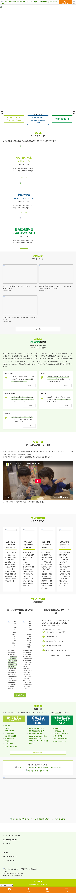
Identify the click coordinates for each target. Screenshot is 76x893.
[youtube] (39, 882)
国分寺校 (56, 728)
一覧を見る (38, 329)
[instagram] (37, 882)
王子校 (7, 741)
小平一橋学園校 (58, 736)
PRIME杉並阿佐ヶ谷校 (36, 731)
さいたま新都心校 (11, 746)
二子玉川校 (9, 743)
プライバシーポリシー (9, 860)
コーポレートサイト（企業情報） (12, 836)
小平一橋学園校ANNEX (60, 738)
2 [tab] (36, 114)
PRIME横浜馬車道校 (36, 733)
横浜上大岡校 (9, 731)
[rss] (41, 882)
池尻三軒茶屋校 (10, 736)
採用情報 (5, 852)
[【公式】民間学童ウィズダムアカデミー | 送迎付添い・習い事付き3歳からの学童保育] (29, 2)
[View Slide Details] (38, 59)
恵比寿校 (8, 728)
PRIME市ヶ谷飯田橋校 (36, 728)
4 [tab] (41, 114)
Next (74, 112)
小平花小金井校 (58, 731)
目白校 (7, 725)
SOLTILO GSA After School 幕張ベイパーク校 (38, 737)
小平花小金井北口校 (60, 741)
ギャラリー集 (6, 844)
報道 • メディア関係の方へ (10, 856)
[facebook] (34, 882)
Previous (2, 112)
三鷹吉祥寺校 (9, 733)
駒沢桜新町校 (9, 738)
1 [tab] (34, 114)
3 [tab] (39, 114)
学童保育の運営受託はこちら (11, 840)
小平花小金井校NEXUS (61, 733)
